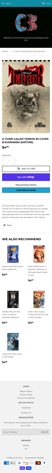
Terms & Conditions (26, 398)
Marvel (26, 445)
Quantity (6, 155)
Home (5, 51)
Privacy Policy (26, 394)
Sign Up (44, 432)
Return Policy (26, 391)
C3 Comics (18, 458)
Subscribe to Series (26, 190)
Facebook (26, 408)
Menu (8, 3)
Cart (48, 3)
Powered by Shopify (34, 458)
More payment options (26, 184)
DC (26, 449)
